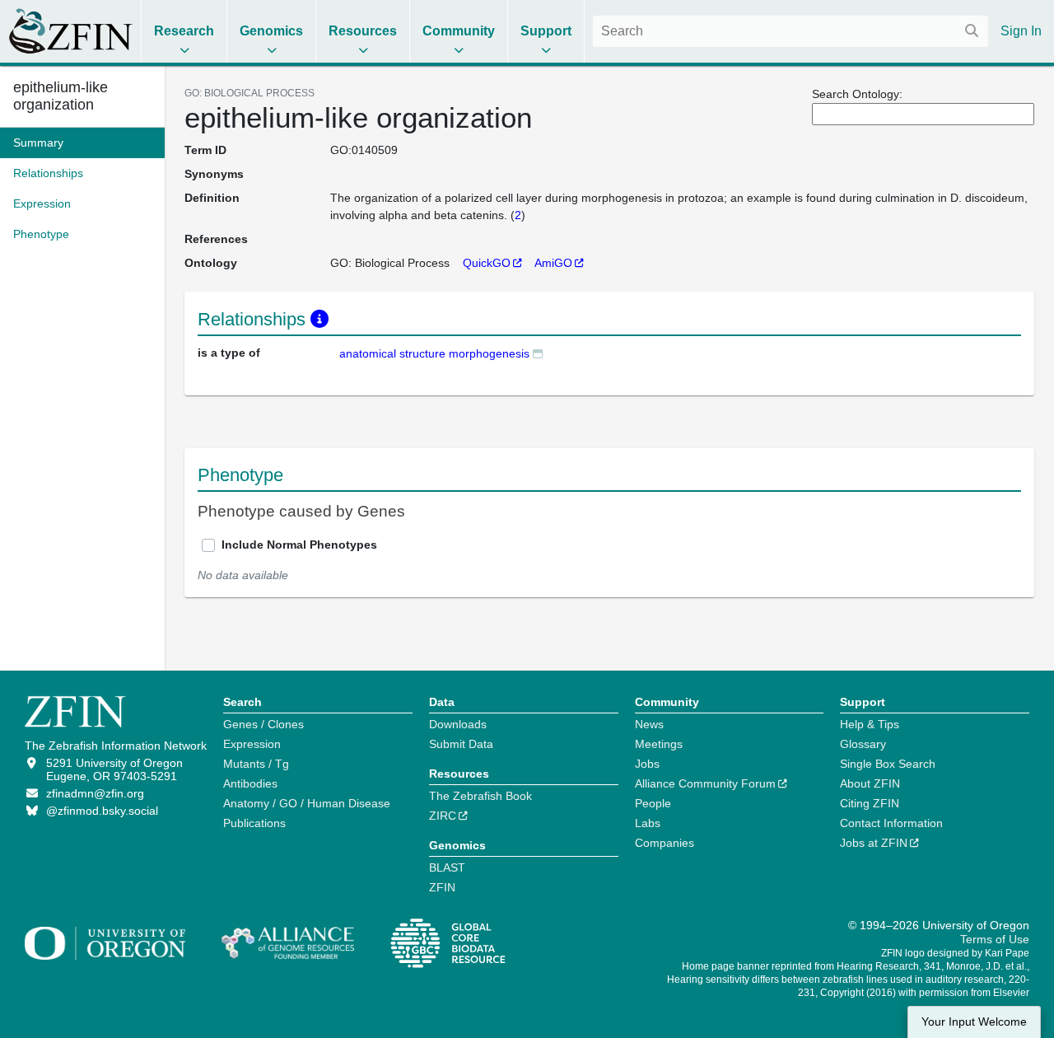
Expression (252, 743)
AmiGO (553, 262)
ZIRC (442, 815)
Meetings (659, 743)
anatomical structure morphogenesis (434, 353)
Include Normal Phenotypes (299, 544)
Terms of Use (994, 939)
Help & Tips (869, 724)
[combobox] (790, 31)
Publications (254, 823)
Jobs (647, 763)
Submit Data (461, 743)
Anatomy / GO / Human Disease (306, 803)
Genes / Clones (263, 724)
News (649, 724)
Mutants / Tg (256, 763)
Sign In (1021, 31)
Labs (647, 823)
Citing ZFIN (869, 803)
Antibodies (250, 783)
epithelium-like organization (60, 96)
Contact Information (891, 823)
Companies (664, 842)
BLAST (447, 867)
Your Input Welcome (974, 1022)
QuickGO (487, 262)
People (653, 803)
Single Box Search (887, 763)
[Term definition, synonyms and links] (538, 353)
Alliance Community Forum (705, 783)
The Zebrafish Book (480, 795)
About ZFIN (870, 783)
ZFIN (442, 887)
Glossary (863, 743)
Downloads (458, 724)
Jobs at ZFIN (873, 842)
